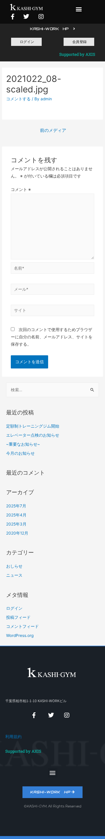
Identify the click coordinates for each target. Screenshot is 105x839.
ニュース (14, 575)
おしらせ (14, 566)
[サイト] (52, 311)
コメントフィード (22, 626)
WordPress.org (20, 635)
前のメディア (53, 130)
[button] (79, 9)
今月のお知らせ (20, 453)
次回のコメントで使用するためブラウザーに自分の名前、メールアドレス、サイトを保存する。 (51, 337)
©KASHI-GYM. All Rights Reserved (52, 806)
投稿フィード (18, 617)
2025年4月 (16, 515)
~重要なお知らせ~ (23, 444)
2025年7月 (16, 506)
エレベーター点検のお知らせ (32, 435)
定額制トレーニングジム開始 (32, 426)
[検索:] (52, 389)
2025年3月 (16, 524)
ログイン (14, 608)
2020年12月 (17, 533)
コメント (21, 189)
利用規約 (13, 736)
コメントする (18, 99)
